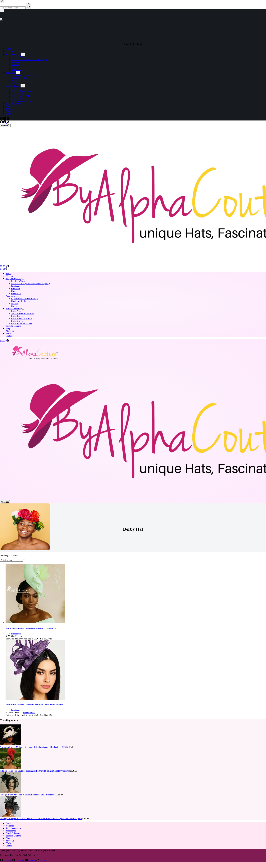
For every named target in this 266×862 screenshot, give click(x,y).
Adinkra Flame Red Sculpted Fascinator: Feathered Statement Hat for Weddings (35, 771)
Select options (29, 712)
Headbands (16, 293)
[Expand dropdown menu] (23, 279)
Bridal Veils (16, 311)
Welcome (10, 276)
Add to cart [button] (18, 636)
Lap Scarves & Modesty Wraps (24, 298)
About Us (10, 331)
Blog (8, 328)
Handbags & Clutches (20, 301)
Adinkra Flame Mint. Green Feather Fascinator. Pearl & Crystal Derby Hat (31, 628)
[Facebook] (1, 122)
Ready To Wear (18, 281)
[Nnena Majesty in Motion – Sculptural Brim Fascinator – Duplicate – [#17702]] (10, 744)
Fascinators (16, 286)
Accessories (11, 296)
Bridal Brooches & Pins (21, 318)
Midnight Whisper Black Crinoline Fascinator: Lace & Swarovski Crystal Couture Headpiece (41, 818)
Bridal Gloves (17, 321)
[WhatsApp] (8, 122)
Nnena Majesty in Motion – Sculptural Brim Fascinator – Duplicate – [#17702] (34, 747)
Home (8, 273)
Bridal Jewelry (17, 316)
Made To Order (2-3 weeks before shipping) (30, 283)
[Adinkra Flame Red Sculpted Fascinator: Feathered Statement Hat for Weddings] (10, 768)
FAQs (8, 333)
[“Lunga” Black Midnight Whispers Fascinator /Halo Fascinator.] (10, 792)
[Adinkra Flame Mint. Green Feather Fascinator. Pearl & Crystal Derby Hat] (35, 622)
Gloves (14, 306)
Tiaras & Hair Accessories (22, 313)
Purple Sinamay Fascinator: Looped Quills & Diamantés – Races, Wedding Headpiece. (34, 704)
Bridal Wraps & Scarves (21, 323)
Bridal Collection (13, 308)
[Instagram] (5, 122)
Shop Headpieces (13, 278)
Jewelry (14, 303)
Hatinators (15, 288)
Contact (9, 336)
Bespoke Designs (13, 326)
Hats (13, 291)
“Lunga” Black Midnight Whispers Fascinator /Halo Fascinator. (28, 795)
